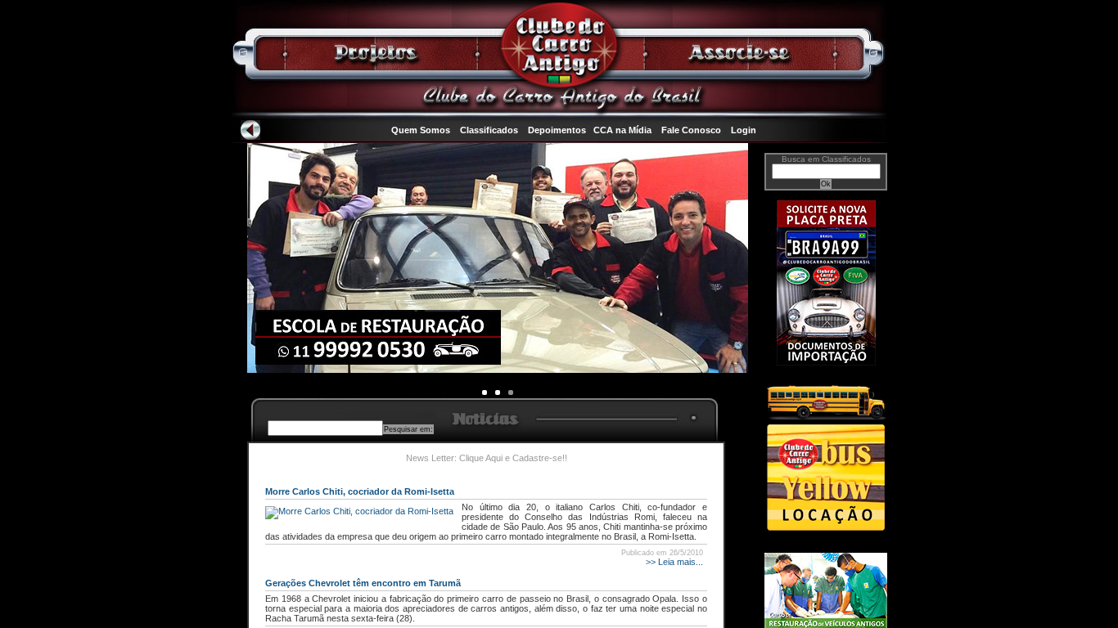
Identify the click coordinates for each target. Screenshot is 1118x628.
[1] (497, 392)
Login (743, 130)
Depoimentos (557, 130)
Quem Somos (420, 130)
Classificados (489, 130)
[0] (484, 392)
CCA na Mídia (622, 130)
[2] (510, 392)
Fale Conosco (691, 130)
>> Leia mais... (673, 562)
